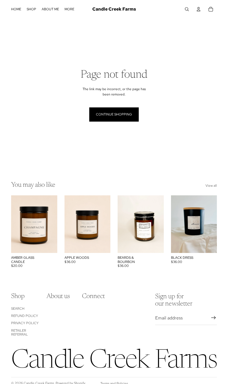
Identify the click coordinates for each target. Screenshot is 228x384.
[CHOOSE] (49, 244)
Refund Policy (24, 316)
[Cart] (211, 9)
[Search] (187, 9)
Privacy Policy (25, 323)
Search (17, 308)
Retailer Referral (19, 332)
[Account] (198, 9)
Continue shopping (114, 114)
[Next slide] (51, 224)
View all (211, 185)
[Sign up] (213, 318)
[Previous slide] (17, 224)
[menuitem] (69, 9)
